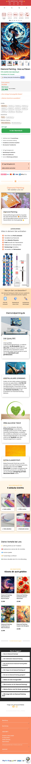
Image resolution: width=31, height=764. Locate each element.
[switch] (27, 762)
